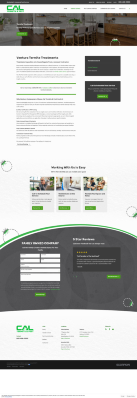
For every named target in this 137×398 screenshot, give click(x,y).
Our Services (63, 208)
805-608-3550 (124, 2)
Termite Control (46, 332)
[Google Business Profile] (113, 329)
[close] (135, 378)
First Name (23, 254)
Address (23, 264)
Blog (115, 2)
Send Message (40, 294)
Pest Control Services (47, 336)
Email (42, 259)
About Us (91, 2)
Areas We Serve (100, 2)
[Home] (15, 8)
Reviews (109, 2)
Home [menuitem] (65, 8)
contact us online (47, 87)
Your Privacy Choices (23, 364)
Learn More (89, 208)
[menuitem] (103, 67)
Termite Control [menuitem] (75, 8)
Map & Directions (65, 338)
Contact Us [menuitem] (122, 8)
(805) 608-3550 (37, 87)
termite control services (60, 71)
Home (44, 329)
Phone (22, 259)
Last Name (43, 254)
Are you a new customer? (26, 269)
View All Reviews (113, 276)
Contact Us (21, 34)
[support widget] (132, 394)
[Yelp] (106, 329)
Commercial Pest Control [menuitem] (107, 8)
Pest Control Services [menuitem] (90, 8)
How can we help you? (26, 274)
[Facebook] (109, 329)
